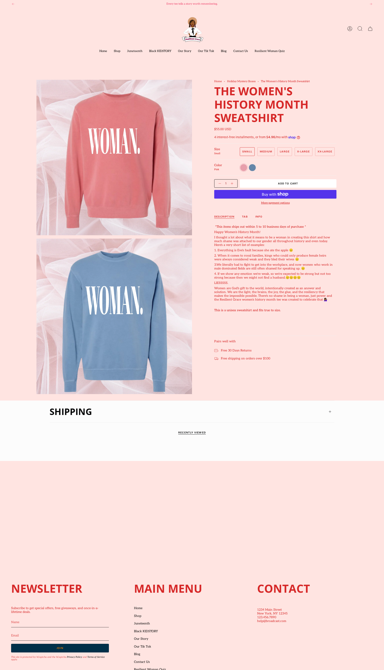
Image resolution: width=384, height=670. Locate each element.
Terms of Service (96, 657)
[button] (117, 51)
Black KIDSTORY (146, 631)
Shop (137, 616)
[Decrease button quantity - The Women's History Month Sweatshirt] (219, 183)
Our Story (141, 639)
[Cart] (370, 28)
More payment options (275, 203)
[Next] (371, 4)
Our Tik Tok (142, 646)
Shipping (71, 411)
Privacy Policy (74, 657)
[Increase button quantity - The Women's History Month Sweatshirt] (233, 183)
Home (218, 81)
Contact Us (142, 662)
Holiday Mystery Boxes (241, 81)
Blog (137, 654)
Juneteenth (142, 623)
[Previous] (13, 4)
